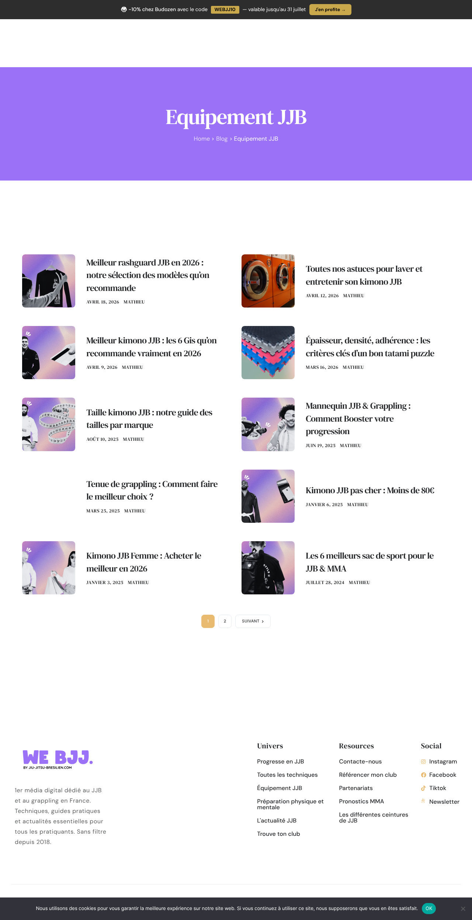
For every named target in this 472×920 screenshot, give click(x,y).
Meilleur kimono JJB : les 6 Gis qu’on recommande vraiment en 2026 (151, 347)
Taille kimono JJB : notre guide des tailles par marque (149, 419)
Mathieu (134, 302)
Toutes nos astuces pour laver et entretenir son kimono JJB (364, 275)
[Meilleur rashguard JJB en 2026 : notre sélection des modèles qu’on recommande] (48, 280)
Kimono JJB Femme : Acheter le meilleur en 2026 (143, 562)
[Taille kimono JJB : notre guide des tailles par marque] (48, 424)
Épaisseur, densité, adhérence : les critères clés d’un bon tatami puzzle (370, 347)
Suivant (251, 621)
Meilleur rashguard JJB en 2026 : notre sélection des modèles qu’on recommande (147, 275)
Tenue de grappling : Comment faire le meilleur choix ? (152, 490)
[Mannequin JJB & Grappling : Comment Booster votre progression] (268, 424)
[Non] (462, 908)
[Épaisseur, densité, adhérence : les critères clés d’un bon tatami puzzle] (268, 352)
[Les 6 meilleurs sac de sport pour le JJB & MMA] (268, 567)
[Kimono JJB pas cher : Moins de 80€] (268, 496)
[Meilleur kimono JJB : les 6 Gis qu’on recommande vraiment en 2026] (48, 352)
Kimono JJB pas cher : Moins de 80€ (370, 490)
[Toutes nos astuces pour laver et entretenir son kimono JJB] (268, 280)
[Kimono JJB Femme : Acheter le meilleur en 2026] (48, 567)
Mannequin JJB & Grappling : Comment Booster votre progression (358, 418)
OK (429, 908)
